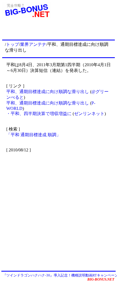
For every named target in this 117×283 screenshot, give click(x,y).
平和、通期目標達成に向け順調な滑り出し (48, 91)
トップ (12, 44)
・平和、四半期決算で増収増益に (39, 113)
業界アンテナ (33, 44)
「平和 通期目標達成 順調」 (33, 134)
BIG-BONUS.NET (100, 279)
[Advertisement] (58, 211)
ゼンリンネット (89, 113)
